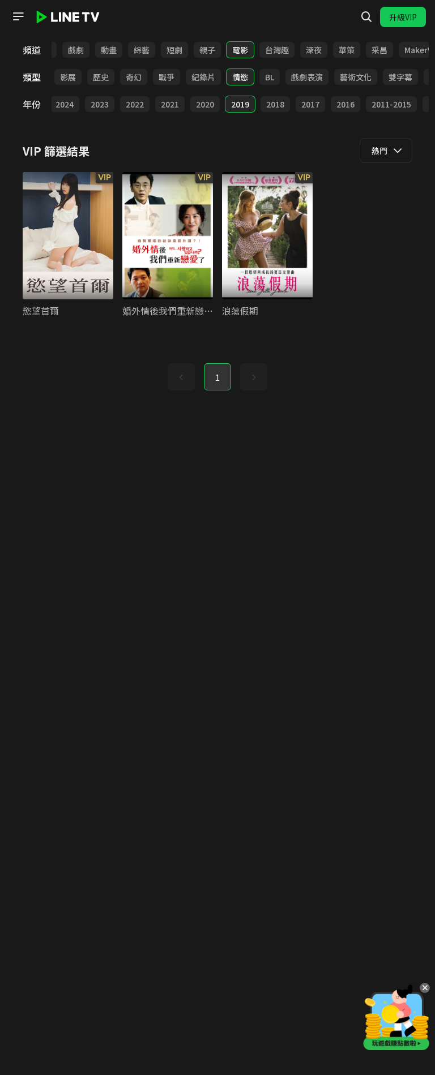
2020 (205, 104)
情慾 (240, 77)
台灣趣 (277, 49)
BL (269, 77)
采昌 (379, 49)
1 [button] (217, 377)
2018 (275, 104)
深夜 (314, 49)
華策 (347, 49)
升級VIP (403, 17)
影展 (68, 77)
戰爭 (166, 77)
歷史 (101, 77)
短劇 (174, 49)
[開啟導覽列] (18, 16)
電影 (240, 49)
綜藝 (142, 49)
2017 (310, 104)
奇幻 (134, 77)
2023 (100, 104)
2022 (135, 104)
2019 (240, 104)
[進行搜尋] (366, 17)
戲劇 (76, 49)
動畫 (109, 49)
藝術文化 (356, 77)
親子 (207, 49)
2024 (65, 104)
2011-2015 (391, 104)
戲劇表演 (307, 77)
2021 (170, 104)
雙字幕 (400, 77)
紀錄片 (203, 77)
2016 (345, 104)
